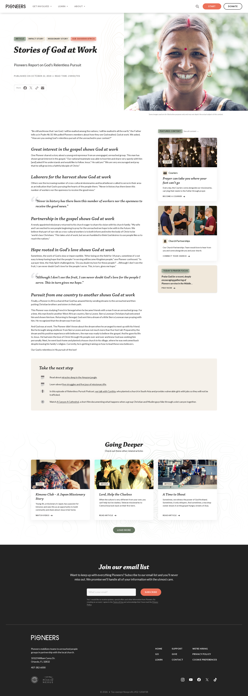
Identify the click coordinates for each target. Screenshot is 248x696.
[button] (42, 6)
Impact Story (36, 39)
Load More (124, 530)
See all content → (191, 131)
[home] (16, 6)
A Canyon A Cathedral (68, 401)
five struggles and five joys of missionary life (84, 384)
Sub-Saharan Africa (83, 39)
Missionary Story (58, 39)
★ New (167, 162)
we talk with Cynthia (105, 391)
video (40, 484)
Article (20, 39)
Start (212, 6)
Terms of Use (118, 602)
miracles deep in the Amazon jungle (79, 377)
